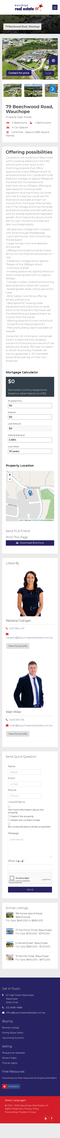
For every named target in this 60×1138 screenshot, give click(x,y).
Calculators (13, 1086)
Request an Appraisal (13, 1052)
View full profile (17, 646)
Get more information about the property (26, 811)
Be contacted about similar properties (29, 826)
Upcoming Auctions (13, 1037)
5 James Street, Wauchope (32, 943)
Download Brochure (32, 542)
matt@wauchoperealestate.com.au (31, 725)
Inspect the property (22, 816)
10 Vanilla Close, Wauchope (32, 956)
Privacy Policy (31, 1108)
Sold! (48, 73)
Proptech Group (27, 1112)
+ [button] (10, 475)
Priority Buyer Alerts (12, 1032)
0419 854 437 (16, 628)
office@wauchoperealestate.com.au (25, 1012)
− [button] (10, 479)
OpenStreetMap (39, 520)
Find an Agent (9, 1063)
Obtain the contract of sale (25, 820)
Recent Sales (9, 1057)
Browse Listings (10, 1027)
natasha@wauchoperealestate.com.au (29, 637)
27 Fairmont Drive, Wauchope (34, 930)
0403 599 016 (16, 719)
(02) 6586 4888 (14, 1007)
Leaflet (21, 520)
